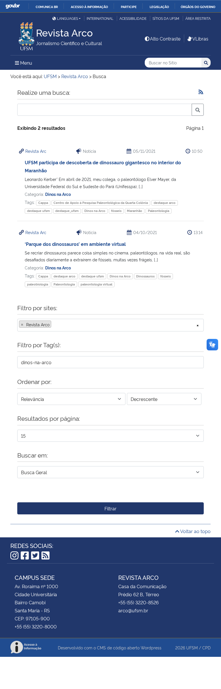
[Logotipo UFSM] (23, 35)
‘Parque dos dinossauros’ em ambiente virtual (75, 244)
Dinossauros (145, 276)
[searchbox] (54, 325)
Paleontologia (158, 211)
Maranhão (134, 211)
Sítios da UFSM (166, 18)
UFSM (192, 647)
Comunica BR (47, 6)
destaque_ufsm (67, 211)
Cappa (43, 202)
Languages (67, 18)
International (100, 18)
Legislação (159, 6)
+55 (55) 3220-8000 (36, 626)
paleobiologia (37, 284)
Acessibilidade (132, 18)
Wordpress (151, 647)
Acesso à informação (89, 6)
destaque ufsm (38, 211)
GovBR (12, 6)
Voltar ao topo (195, 531)
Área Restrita (198, 18)
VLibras (200, 38)
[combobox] (110, 325)
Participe (129, 6)
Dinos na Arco (58, 194)
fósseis (116, 211)
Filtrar (110, 508)
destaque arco (165, 202)
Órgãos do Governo (198, 6)
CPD (206, 647)
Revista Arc (35, 151)
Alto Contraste (165, 38)
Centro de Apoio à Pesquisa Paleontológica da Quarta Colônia (101, 202)
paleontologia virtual (96, 284)
